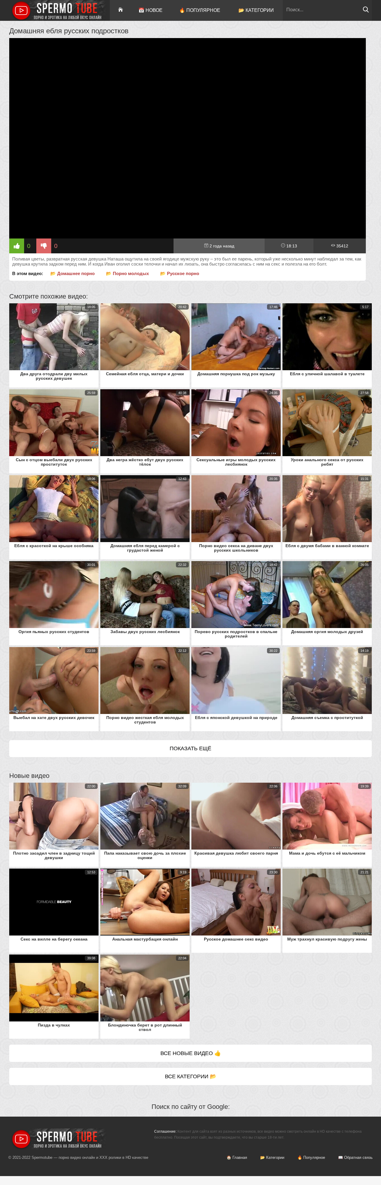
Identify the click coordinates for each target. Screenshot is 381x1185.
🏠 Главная (237, 1157)
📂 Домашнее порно (72, 273)
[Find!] (366, 11)
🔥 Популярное (199, 10)
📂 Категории (256, 10)
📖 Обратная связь (355, 1157)
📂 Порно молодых (127, 273)
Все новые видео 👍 (190, 1053)
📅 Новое (150, 10)
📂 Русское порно (179, 273)
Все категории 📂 (190, 1076)
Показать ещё (190, 748)
